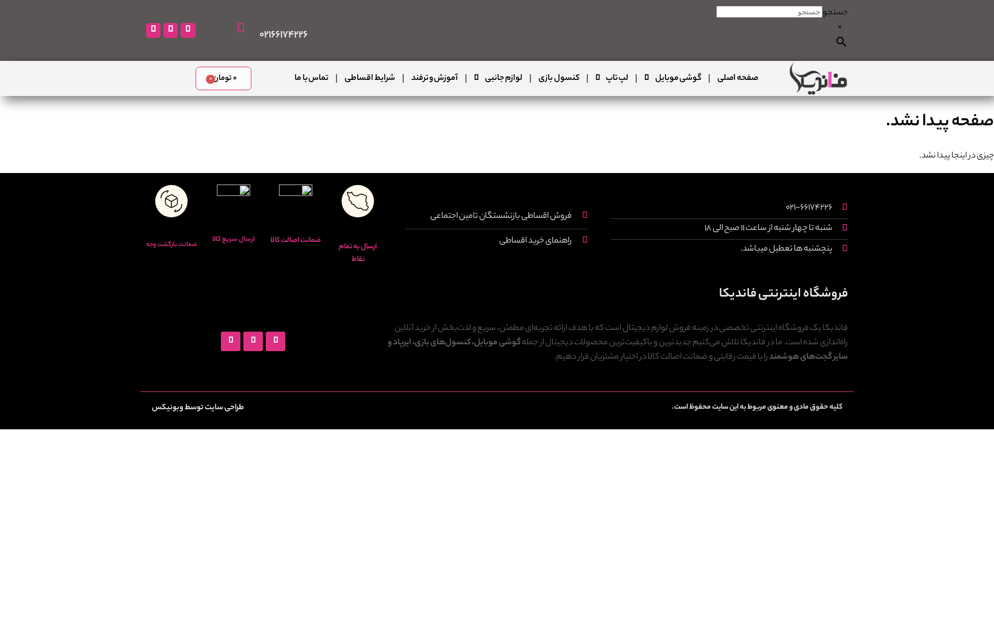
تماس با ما (311, 79)
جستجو (835, 13)
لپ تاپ (617, 79)
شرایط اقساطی (370, 79)
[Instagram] (188, 30)
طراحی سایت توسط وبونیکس (198, 407)
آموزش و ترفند (434, 79)
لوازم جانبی (503, 79)
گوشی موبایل (678, 79)
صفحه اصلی (737, 79)
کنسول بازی (558, 79)
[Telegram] (170, 30)
